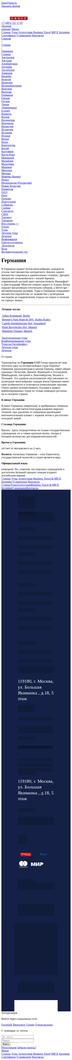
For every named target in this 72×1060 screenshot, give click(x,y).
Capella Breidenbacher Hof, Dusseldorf (24, 323)
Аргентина (8, 69)
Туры (14, 32)
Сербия (5, 207)
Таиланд (6, 217)
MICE (54, 32)
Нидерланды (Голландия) (16, 182)
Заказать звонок (10, 6)
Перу (4, 195)
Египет (5, 110)
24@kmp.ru (35, 731)
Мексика (6, 170)
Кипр (4, 142)
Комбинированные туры (16, 341)
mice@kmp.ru (35, 628)
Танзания (7, 220)
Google (30, 1024)
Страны (6, 32)
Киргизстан (8, 145)
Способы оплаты (35, 770)
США (4, 214)
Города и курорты (12, 242)
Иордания (7, 123)
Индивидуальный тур (14, 251)
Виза (4, 248)
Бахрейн (6, 76)
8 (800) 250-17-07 (35, 747)
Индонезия (8, 120)
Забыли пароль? (26, 1047)
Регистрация (8, 1047)
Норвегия (7, 189)
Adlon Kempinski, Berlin (16, 315)
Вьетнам (6, 91)
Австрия (6, 60)
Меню (15, 29)
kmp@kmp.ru (9, 2)
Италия (5, 135)
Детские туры (9, 233)
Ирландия (7, 126)
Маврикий (7, 157)
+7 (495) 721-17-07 (35, 538)
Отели (5, 226)
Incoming (64, 32)
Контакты (38, 35)
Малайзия (7, 160)
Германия (7, 95)
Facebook (6, 1024)
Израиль (6, 113)
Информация (9, 239)
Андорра (6, 66)
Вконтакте (19, 1024)
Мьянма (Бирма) (11, 176)
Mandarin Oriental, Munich (17, 331)
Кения (5, 138)
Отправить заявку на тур (35, 764)
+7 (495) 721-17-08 (35, 718)
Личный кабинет (6, 28)
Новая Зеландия (10, 185)
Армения (6, 73)
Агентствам (25, 32)
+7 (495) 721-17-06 (35, 652)
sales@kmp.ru (35, 661)
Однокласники (44, 1024)
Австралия (7, 57)
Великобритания (11, 85)
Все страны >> (10, 223)
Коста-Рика (8, 154)
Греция (5, 98)
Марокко (6, 167)
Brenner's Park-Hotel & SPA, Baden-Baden (26, 319)
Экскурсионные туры (14, 337)
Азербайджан (9, 63)
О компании (24, 35)
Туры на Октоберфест (14, 344)
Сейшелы (7, 204)
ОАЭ (4, 192)
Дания (5, 104)
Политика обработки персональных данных (26, 881)
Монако (6, 173)
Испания (6, 132)
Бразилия (6, 82)
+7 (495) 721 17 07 (12, 22)
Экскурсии (8, 245)
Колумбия (7, 151)
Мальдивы (7, 164)
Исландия (7, 129)
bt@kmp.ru (35, 603)
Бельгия (6, 79)
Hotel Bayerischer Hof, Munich (19, 327)
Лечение (6, 236)
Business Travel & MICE (47, 478)
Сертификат (8, 35)
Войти (6, 1044)
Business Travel (42, 32)
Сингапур (7, 211)
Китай (5, 148)
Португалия (8, 201)
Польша (6, 198)
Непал (5, 179)
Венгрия (6, 88)
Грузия (5, 101)
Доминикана (9, 107)
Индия (5, 116)
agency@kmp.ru (35, 547)
